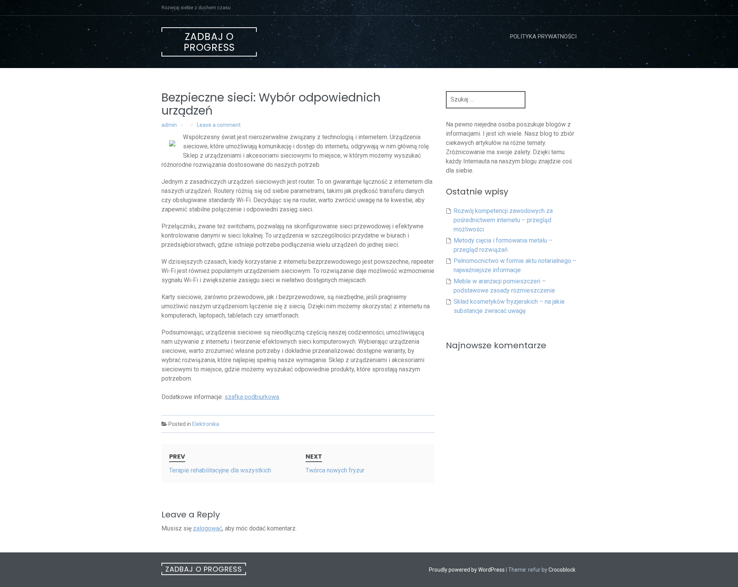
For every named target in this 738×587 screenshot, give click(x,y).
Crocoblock (562, 570)
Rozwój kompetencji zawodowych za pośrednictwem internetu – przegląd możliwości (503, 220)
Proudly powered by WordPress (467, 570)
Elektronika (205, 424)
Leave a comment (219, 125)
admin (169, 125)
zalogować (207, 528)
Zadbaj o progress (209, 42)
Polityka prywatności (543, 36)
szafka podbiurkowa (251, 397)
